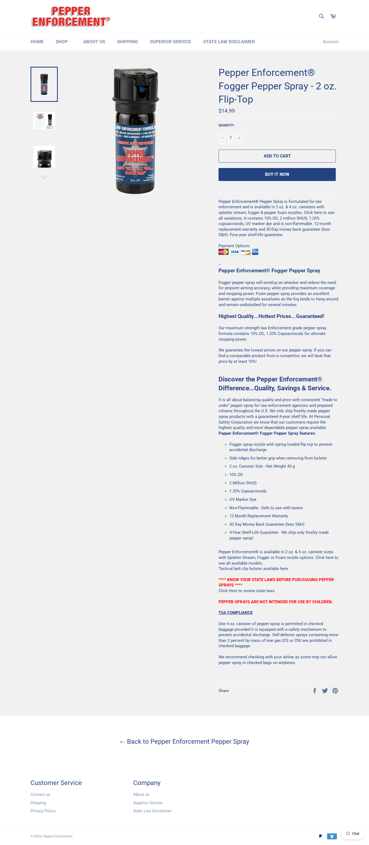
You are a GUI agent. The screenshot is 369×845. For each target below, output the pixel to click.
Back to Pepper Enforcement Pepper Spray (187, 741)
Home (37, 41)
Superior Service (170, 41)
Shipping (127, 41)
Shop (62, 41)
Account (330, 41)
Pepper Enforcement (57, 836)
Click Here (228, 590)
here (284, 568)
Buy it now (277, 174)
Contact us (40, 794)
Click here (313, 212)
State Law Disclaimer (229, 41)
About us (94, 41)
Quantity (226, 125)
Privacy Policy (43, 811)
